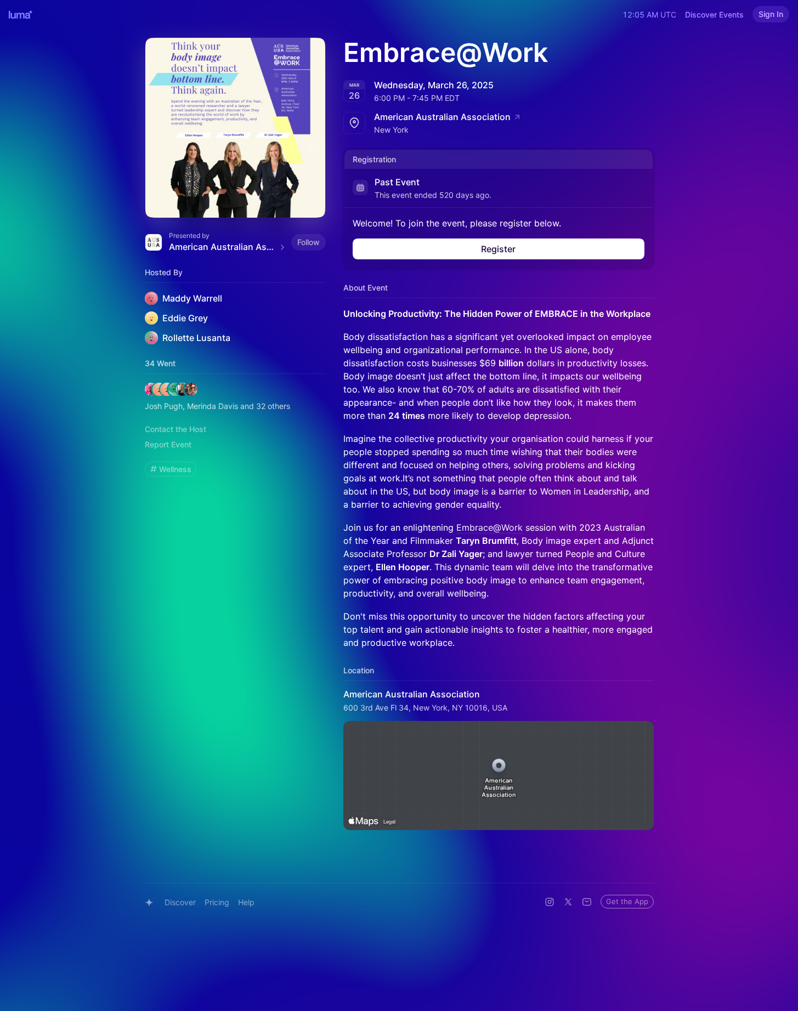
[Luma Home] (21, 14)
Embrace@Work (489, 527)
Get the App (627, 901)
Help (246, 902)
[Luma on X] (568, 902)
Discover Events (714, 14)
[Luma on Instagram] (549, 902)
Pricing (217, 902)
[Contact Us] (587, 902)
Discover (180, 902)
